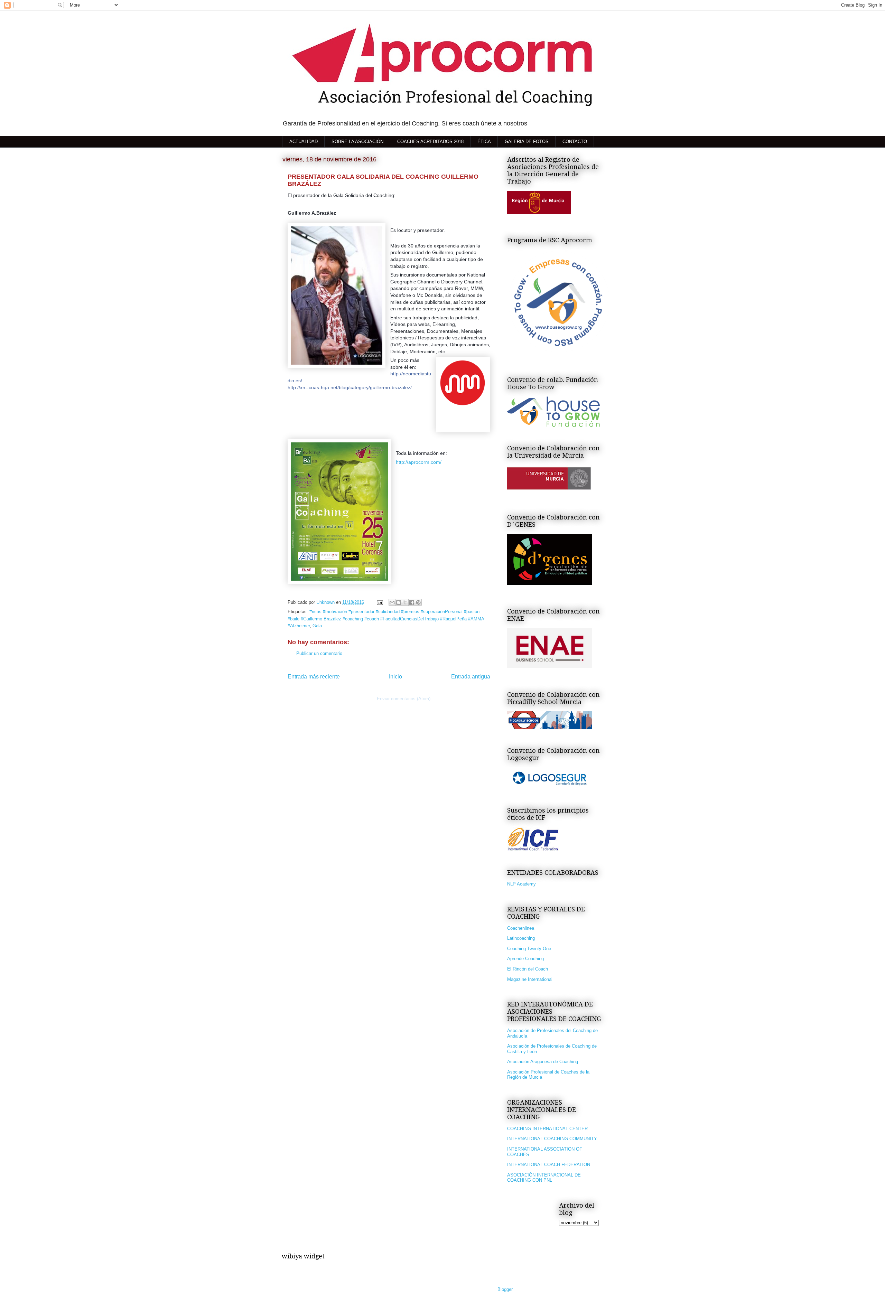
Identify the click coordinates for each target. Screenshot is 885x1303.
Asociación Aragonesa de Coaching (542, 1061)
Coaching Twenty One (529, 948)
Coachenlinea (520, 928)
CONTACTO (574, 141)
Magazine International (529, 979)
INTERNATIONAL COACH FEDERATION (548, 1164)
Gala (317, 625)
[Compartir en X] (405, 602)
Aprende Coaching (525, 958)
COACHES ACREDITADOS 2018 (430, 141)
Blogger (504, 1289)
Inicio (395, 676)
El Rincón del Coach (527, 969)
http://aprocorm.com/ (418, 462)
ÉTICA (484, 141)
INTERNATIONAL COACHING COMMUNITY (552, 1138)
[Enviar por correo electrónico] (392, 602)
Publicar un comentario (319, 653)
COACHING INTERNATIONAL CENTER (547, 1128)
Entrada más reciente (314, 676)
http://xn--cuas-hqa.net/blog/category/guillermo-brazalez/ (350, 387)
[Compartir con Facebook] (411, 602)
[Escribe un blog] (398, 602)
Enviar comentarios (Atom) (403, 698)
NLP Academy (521, 884)
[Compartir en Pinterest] (418, 602)
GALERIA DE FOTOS (527, 141)
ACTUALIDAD (303, 141)
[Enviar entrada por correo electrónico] (379, 602)
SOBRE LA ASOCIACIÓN (357, 141)
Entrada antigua (470, 676)
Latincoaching (521, 938)
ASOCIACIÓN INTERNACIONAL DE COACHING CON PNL (544, 1177)
